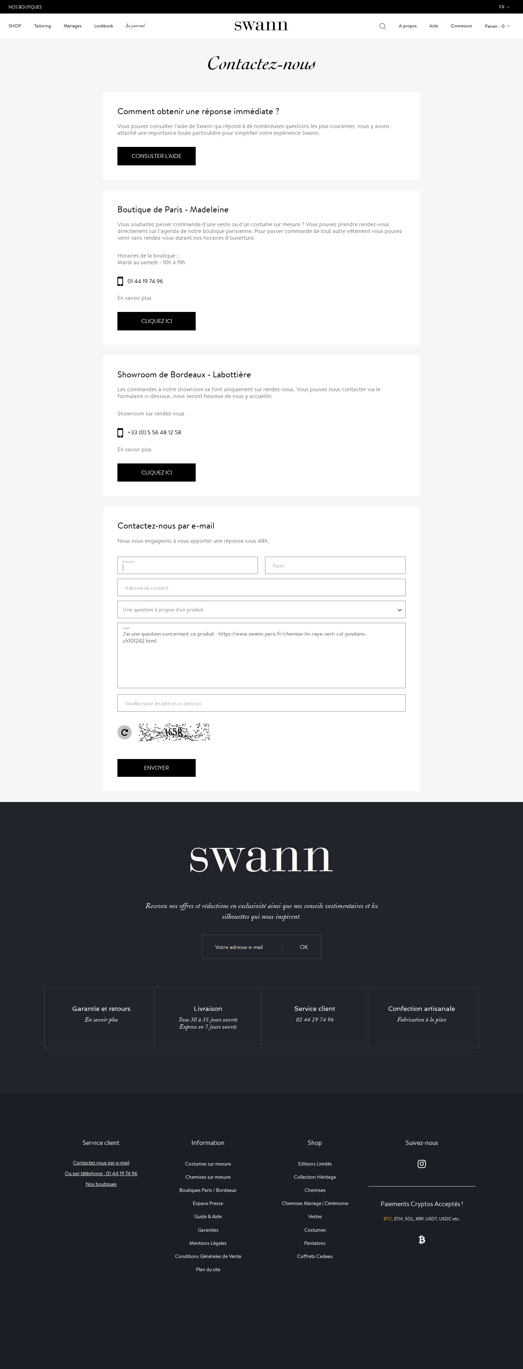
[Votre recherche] (382, 26)
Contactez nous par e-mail (101, 1163)
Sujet (126, 628)
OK (304, 947)
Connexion (461, 26)
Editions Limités (315, 1164)
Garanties (208, 1230)
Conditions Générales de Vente (208, 1256)
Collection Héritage (315, 1177)
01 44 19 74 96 (315, 1019)
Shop (15, 26)
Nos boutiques (101, 1184)
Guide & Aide (208, 1216)
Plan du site (208, 1269)
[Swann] (261, 25)
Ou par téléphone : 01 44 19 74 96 (101, 1173)
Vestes (315, 1216)
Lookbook (103, 26)
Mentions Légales (208, 1243)
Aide (433, 25)
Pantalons (315, 1243)
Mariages (72, 26)
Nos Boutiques (25, 7)
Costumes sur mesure (208, 1164)
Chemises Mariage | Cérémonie (315, 1203)
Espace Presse (208, 1203)
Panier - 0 (494, 26)
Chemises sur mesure (208, 1177)
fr (501, 7)
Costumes (315, 1230)
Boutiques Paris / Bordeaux (208, 1190)
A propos (408, 26)
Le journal (135, 25)
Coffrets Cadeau (315, 1256)
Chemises (315, 1190)
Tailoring (42, 26)
